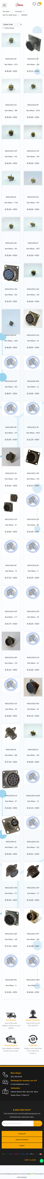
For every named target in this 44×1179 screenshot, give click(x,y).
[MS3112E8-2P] (33, 735)
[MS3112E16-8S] (33, 551)
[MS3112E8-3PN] (11, 965)
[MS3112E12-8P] (33, 44)
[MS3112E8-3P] (11, 320)
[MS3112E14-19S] (11, 274)
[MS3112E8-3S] (11, 735)
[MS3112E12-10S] (33, 274)
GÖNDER (38, 1122)
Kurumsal (22, 1134)
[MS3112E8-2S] (11, 827)
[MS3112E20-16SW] (33, 781)
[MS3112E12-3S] (11, 459)
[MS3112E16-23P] (11, 597)
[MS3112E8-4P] (33, 228)
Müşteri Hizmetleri (22, 1139)
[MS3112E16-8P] (11, 551)
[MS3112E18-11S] (11, 781)
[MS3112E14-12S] (33, 136)
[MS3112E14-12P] (11, 505)
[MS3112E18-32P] (11, 366)
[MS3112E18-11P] (33, 505)
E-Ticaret (36, 1174)
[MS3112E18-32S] (33, 827)
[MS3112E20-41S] (33, 643)
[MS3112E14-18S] (11, 873)
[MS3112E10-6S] (33, 182)
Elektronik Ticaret (18, 1174)
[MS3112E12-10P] (33, 459)
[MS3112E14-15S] (33, 320)
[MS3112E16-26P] (11, 643)
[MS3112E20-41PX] (33, 965)
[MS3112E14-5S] (11, 90)
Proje (30, 1174)
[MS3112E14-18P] (11, 919)
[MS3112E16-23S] (33, 597)
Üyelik (22, 1145)
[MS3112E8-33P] (11, 413)
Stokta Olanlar (9, 28)
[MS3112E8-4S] (11, 182)
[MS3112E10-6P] (33, 90)
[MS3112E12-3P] (33, 413)
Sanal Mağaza (6, 1174)
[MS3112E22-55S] (33, 689)
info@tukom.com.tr (22, 1084)
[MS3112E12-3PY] (33, 919)
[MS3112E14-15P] (33, 873)
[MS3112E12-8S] (11, 228)
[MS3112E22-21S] (11, 689)
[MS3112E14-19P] (11, 136)
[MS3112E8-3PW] (33, 366)
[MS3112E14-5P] (11, 44)
